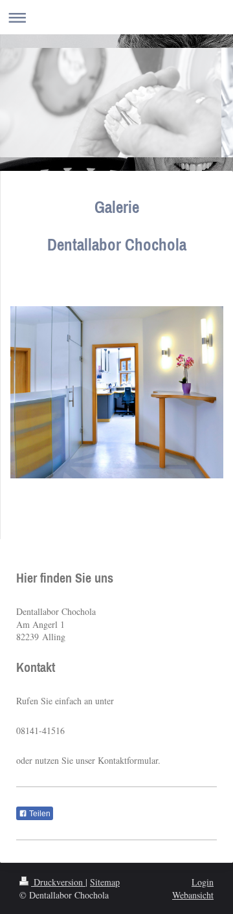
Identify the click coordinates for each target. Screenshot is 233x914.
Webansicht (193, 895)
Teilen (38, 813)
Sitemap (105, 882)
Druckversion (58, 882)
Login (203, 882)
